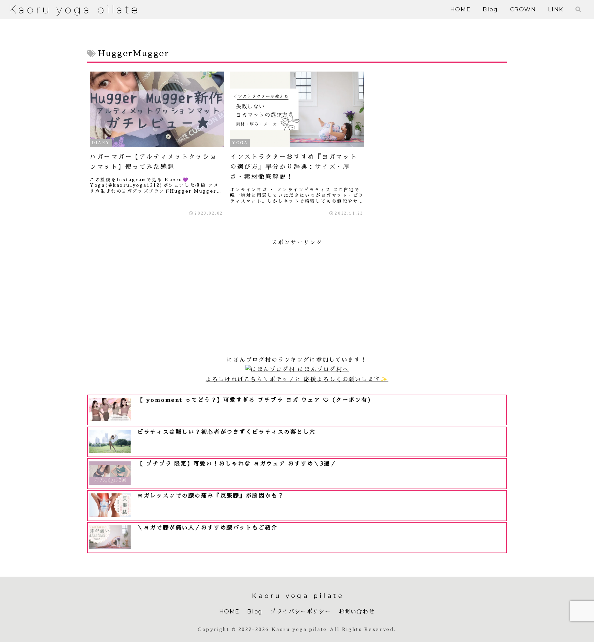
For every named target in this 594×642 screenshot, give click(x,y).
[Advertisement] (297, 296)
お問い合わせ (357, 611)
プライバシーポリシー (300, 611)
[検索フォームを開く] (578, 9)
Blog (254, 611)
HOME (229, 611)
